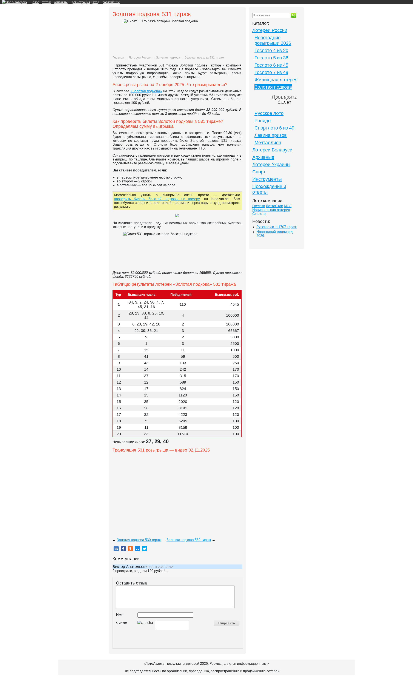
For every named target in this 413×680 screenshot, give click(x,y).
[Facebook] (123, 548)
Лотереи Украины (271, 164)
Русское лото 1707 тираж (276, 227)
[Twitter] (144, 548)
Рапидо (262, 120)
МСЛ (287, 206)
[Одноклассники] (130, 548)
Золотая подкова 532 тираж (188, 540)
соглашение (111, 2)
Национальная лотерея (271, 210)
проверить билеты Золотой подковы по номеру (157, 199)
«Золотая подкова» (146, 91)
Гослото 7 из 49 (271, 72)
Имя (119, 614)
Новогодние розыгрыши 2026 (272, 40)
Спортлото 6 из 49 (274, 128)
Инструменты (267, 179)
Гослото (258, 206)
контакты (61, 2)
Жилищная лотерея (275, 79)
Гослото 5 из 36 (271, 57)
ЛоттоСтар (274, 206)
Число (121, 623)
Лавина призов (270, 135)
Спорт (259, 171)
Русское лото (269, 113)
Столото (259, 214)
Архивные (263, 157)
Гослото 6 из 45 (271, 65)
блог (35, 2)
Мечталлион (267, 142)
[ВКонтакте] (116, 548)
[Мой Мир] (137, 548)
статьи (46, 2)
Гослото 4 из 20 (271, 50)
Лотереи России (269, 30)
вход (95, 2)
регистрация (81, 2)
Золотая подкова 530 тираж (139, 540)
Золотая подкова (273, 87)
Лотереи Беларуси (272, 150)
